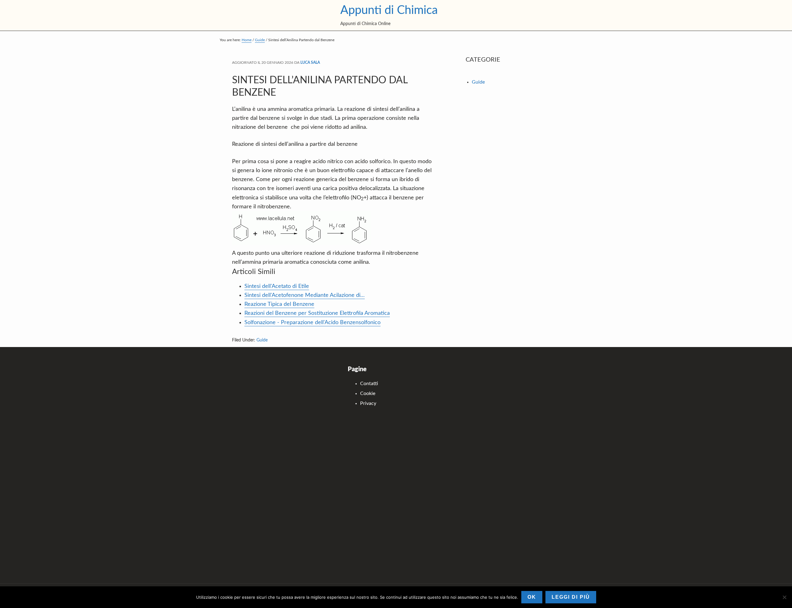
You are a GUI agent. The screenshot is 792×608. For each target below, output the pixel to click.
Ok (531, 597)
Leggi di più (571, 597)
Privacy (368, 403)
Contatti (369, 383)
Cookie (367, 393)
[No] (784, 597)
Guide (262, 340)
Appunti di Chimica (389, 10)
